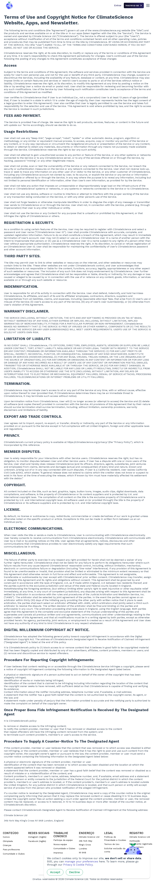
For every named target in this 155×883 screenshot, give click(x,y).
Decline (74, 872)
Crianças (7, 845)
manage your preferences (81, 861)
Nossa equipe (60, 844)
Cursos (6, 837)
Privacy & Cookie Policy (78, 864)
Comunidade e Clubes (14, 854)
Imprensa (58, 852)
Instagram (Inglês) (37, 837)
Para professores (11, 849)
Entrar (117, 5)
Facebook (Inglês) (37, 841)
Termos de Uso (111, 844)
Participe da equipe (63, 840)
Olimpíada (8, 841)
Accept (55, 872)
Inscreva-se (132, 5)
